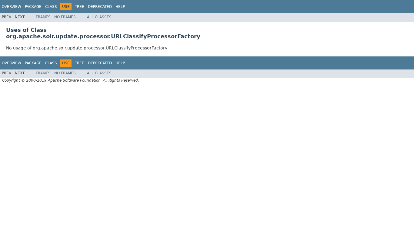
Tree (79, 7)
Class (51, 7)
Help (120, 7)
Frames (43, 17)
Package (33, 7)
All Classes (99, 17)
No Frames (65, 17)
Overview (11, 7)
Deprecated (100, 7)
